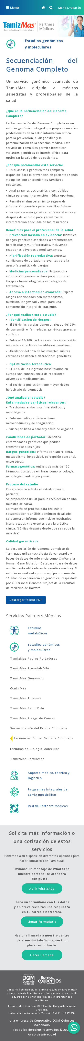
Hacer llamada (42, 955)
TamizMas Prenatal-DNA (29, 668)
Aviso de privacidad (42, 1034)
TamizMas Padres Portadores (33, 658)
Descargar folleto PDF (25, 600)
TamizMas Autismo (25, 698)
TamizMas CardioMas (27, 759)
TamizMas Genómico (27, 678)
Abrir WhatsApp (42, 888)
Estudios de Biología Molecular (34, 749)
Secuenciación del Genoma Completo (43, 738)
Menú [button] (14, 7)
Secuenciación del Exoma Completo (38, 728)
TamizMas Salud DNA (27, 708)
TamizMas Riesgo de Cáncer (32, 718)
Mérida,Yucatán (69, 8)
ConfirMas (18, 688)
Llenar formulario (42, 922)
